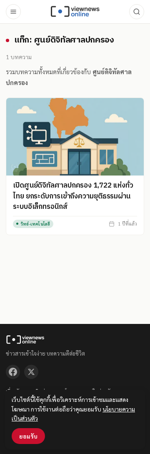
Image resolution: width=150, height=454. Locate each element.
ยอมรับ (28, 436)
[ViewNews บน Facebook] (13, 372)
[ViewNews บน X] (31, 372)
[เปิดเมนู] (13, 11)
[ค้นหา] (136, 11)
